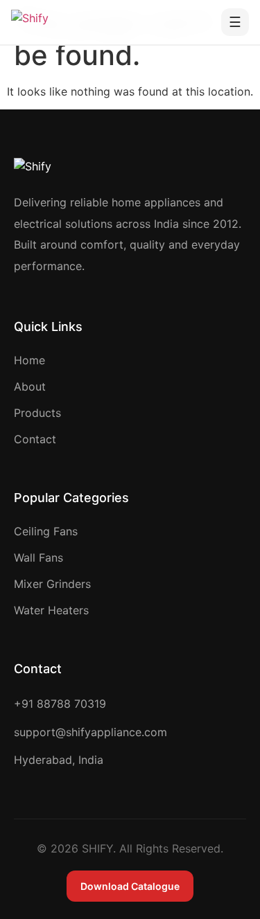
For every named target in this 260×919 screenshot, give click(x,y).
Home (29, 360)
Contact (35, 439)
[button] (235, 22)
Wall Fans (38, 557)
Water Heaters (51, 610)
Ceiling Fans (46, 531)
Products (37, 413)
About (30, 386)
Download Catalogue (130, 886)
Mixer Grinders (52, 584)
